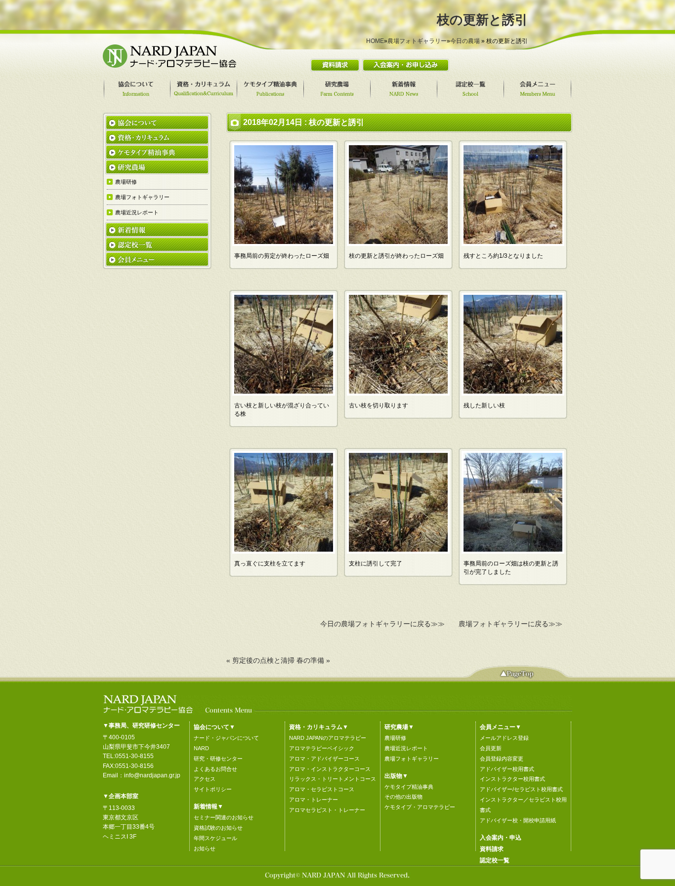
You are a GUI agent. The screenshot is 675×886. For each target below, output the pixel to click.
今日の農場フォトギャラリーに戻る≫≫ (382, 624)
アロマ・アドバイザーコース (324, 759)
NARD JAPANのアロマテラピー (327, 738)
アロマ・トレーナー (313, 800)
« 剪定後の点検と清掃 (260, 660)
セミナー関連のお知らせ (223, 817)
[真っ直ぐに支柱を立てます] (283, 551)
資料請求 (492, 849)
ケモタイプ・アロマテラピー (419, 807)
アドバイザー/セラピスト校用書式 (521, 789)
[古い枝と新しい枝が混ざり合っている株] (283, 393)
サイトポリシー (213, 789)
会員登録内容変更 (501, 759)
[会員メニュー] (539, 89)
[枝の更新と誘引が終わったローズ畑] (398, 243)
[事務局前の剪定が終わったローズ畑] (283, 243)
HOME (375, 41)
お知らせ (204, 848)
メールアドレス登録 (504, 738)
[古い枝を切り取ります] (398, 393)
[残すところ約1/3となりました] (513, 243)
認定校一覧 (494, 860)
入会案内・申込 (500, 837)
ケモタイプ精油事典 (408, 787)
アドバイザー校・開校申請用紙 (518, 820)
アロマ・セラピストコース (321, 789)
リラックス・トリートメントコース (332, 779)
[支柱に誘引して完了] (398, 551)
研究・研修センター (218, 759)
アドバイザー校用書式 (507, 769)
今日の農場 (465, 41)
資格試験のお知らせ (218, 828)
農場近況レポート (406, 748)
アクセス (204, 779)
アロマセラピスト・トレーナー (327, 810)
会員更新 (491, 748)
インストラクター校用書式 (512, 779)
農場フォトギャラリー (417, 41)
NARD (201, 748)
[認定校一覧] (472, 89)
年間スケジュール (215, 838)
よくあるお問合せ (215, 769)
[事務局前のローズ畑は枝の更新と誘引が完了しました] (513, 551)
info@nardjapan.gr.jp (152, 775)
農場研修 (395, 738)
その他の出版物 (403, 797)
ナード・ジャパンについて (226, 738)
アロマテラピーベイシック (321, 748)
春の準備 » (313, 660)
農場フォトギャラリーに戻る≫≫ (510, 624)
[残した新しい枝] (513, 393)
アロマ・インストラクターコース (330, 769)
